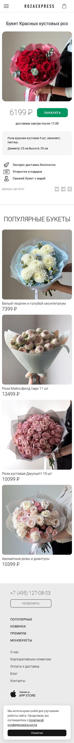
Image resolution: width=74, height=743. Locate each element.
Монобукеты (21, 640)
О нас (14, 652)
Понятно (37, 733)
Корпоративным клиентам (30, 659)
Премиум (18, 633)
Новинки (18, 626)
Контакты (17, 681)
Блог (13, 674)
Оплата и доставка (24, 666)
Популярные (21, 619)
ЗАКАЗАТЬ (52, 112)
